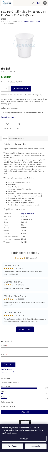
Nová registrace (6, 369)
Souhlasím (35, 446)
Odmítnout (12, 446)
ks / (25, 412)
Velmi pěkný (5, 386)
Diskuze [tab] (21, 138)
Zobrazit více (25, 329)
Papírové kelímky (27, 214)
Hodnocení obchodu (25, 252)
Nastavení (24, 439)
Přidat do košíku (22, 89)
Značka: (9, 23)
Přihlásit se (8, 365)
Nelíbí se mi (5, 397)
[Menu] (44, 3)
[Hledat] (32, 3)
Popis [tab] (5, 138)
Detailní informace (7, 117)
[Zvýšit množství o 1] (9, 87)
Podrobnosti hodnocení (31, 21)
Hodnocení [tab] (13, 138)
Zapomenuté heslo (8, 372)
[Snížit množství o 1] (9, 90)
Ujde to (3, 392)
